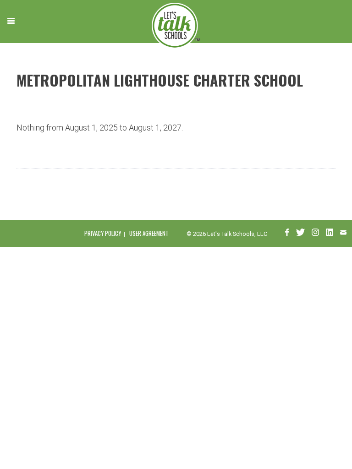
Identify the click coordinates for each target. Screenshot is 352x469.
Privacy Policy (102, 233)
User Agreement (149, 233)
